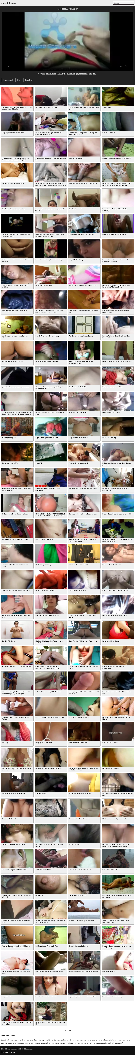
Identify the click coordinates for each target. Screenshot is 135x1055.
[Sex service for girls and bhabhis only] (17, 858)
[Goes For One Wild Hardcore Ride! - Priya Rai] (84, 630)
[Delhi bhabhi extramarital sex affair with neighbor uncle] (118, 299)
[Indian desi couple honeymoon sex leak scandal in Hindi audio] (51, 121)
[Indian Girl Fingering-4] (118, 426)
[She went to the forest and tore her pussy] (84, 477)
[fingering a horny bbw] (17, 426)
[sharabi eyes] (118, 96)
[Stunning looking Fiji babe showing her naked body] (84, 96)
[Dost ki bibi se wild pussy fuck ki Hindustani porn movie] (118, 884)
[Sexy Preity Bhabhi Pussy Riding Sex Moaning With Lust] (84, 350)
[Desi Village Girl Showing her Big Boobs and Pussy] (84, 655)
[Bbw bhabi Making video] (17, 808)
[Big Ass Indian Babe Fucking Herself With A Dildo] (51, 401)
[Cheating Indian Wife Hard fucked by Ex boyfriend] (17, 274)
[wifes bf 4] (51, 452)
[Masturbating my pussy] (51, 553)
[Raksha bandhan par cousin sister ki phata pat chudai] (118, 452)
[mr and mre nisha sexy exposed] (17, 350)
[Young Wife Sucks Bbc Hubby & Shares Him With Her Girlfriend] (51, 909)
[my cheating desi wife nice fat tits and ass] (84, 985)
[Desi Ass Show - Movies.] (118, 731)
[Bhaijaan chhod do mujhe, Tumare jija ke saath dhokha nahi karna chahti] (51, 630)
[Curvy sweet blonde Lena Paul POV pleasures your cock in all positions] (51, 655)
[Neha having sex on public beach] (84, 858)
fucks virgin (61, 74)
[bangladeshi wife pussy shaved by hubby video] (17, 325)
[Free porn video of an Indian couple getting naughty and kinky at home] (51, 223)
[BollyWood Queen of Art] (17, 452)
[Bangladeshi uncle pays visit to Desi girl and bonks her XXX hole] (84, 757)
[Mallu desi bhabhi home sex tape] (51, 96)
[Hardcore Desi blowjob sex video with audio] (84, 172)
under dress (71, 74)
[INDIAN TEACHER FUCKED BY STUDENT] (118, 147)
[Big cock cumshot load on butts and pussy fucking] (51, 833)
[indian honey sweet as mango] (84, 706)
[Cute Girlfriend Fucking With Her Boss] (51, 681)
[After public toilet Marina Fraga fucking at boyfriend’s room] (51, 376)
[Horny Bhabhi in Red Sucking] (84, 731)
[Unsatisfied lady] (51, 782)
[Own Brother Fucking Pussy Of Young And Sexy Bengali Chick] (84, 121)
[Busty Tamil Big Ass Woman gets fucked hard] (118, 350)
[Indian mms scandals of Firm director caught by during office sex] (118, 528)
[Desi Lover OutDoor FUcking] (118, 985)
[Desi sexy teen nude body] (51, 528)
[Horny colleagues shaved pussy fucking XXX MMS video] (17, 884)
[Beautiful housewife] (118, 121)
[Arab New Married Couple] (118, 401)
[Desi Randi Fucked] (84, 198)
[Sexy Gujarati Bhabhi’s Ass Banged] (17, 121)
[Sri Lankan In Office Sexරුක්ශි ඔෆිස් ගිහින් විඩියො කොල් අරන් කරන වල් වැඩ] (51, 299)
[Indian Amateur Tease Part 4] (84, 553)
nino (90, 74)
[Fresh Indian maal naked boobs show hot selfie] (17, 909)
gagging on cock (82, 74)
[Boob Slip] (17, 731)
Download (28, 80)
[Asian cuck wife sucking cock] (84, 452)
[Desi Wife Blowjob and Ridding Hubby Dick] (51, 706)
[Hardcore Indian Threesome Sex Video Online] (17, 553)
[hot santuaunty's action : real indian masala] (84, 960)
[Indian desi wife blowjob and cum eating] (51, 248)
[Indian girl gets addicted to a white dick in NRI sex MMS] (84, 681)
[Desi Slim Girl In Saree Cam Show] (51, 985)
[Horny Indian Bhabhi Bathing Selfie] (118, 223)
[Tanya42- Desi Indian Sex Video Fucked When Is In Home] (118, 909)
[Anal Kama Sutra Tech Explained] (17, 172)
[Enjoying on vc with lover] (51, 731)
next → (67, 1030)
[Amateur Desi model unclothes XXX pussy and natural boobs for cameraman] (17, 935)
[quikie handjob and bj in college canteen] (17, 376)
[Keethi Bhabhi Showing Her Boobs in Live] (84, 274)
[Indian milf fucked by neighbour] (118, 376)
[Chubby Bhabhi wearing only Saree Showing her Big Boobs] (17, 1011)
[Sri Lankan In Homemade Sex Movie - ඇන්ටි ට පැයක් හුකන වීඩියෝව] (17, 96)
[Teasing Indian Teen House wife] (84, 808)
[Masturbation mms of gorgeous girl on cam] (118, 808)
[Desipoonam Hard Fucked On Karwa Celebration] (51, 477)
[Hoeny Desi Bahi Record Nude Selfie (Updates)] (118, 198)
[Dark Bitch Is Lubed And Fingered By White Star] (84, 299)
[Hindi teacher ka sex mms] (84, 579)
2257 (2, 1052)
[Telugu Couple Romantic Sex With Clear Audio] (84, 604)
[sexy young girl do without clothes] (84, 782)
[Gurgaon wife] (17, 985)
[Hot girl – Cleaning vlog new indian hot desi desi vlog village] (118, 935)
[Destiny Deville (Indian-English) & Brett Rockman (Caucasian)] (118, 248)
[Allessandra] (51, 884)
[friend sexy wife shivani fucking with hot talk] (17, 655)
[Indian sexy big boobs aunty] (118, 630)
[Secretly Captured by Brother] (84, 935)
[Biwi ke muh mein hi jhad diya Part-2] (118, 604)
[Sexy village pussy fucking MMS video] (17, 299)
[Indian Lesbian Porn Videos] (118, 553)
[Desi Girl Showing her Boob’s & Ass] (51, 604)
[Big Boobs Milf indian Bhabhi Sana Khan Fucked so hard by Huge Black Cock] (118, 833)
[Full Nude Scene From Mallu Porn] (51, 935)
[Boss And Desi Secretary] (51, 274)
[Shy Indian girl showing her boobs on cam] (84, 503)
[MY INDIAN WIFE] (84, 833)
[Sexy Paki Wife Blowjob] (84, 248)
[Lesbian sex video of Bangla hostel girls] (51, 757)
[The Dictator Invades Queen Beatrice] (84, 325)
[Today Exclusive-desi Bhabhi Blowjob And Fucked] (17, 706)
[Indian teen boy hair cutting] (84, 401)
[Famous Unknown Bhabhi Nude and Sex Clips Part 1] (118, 325)
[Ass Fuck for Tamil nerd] (51, 858)
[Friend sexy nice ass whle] (84, 884)
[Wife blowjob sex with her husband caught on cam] (118, 782)
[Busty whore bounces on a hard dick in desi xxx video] (17, 248)
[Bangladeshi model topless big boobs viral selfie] (17, 604)
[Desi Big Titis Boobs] (17, 630)
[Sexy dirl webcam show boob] (84, 426)
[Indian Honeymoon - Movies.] (51, 579)
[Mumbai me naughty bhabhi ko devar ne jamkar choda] (118, 477)
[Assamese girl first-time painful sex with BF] (17, 579)
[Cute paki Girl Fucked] (84, 147)
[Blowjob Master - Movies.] (118, 757)
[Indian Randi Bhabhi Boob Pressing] (51, 350)
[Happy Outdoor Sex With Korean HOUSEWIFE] (118, 655)
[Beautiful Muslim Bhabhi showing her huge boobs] (17, 960)
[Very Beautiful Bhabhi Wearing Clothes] (17, 528)
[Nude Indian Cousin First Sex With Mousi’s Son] (118, 681)
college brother (51, 74)
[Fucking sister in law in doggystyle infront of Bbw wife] (118, 706)
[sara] (51, 808)
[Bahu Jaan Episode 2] (118, 858)
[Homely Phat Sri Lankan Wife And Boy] (84, 223)
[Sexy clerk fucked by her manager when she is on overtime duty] (17, 757)
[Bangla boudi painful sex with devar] (17, 198)
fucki (94, 74)
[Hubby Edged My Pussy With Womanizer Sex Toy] (51, 147)
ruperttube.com (9, 3)
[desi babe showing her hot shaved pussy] (17, 503)
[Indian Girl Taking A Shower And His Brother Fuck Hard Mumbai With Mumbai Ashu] (118, 172)
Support (12, 1052)
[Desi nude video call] (118, 960)
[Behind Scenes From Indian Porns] (17, 833)
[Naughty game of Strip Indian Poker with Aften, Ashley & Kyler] (84, 528)
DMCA (7, 1052)
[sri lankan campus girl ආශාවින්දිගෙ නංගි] (84, 909)
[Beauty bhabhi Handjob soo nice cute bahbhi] (118, 503)
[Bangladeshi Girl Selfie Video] (84, 376)
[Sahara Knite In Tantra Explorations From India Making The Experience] (118, 274)
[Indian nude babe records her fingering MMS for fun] (51, 198)
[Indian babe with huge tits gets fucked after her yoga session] (17, 477)
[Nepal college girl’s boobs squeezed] (51, 426)
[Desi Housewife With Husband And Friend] (51, 960)
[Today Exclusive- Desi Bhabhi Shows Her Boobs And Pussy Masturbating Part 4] (17, 147)
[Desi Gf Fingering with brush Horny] (51, 325)
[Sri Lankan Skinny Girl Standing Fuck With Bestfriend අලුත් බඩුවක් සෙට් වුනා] (17, 681)
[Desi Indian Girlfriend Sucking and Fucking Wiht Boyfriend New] (17, 223)
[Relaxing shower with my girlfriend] (17, 782)
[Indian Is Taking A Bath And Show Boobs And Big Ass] (51, 1011)
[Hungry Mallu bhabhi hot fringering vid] (118, 579)
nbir (43, 74)
